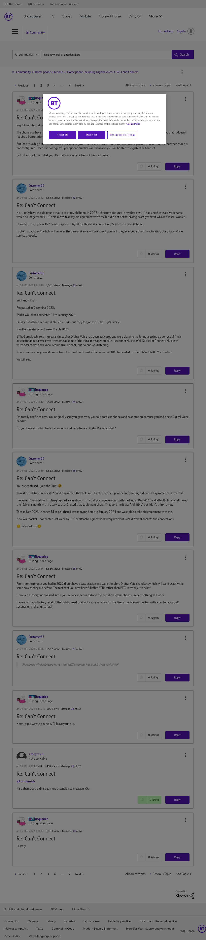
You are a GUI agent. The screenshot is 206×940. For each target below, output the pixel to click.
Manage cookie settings (122, 134)
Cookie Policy (133, 123)
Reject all (91, 134)
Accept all (62, 134)
